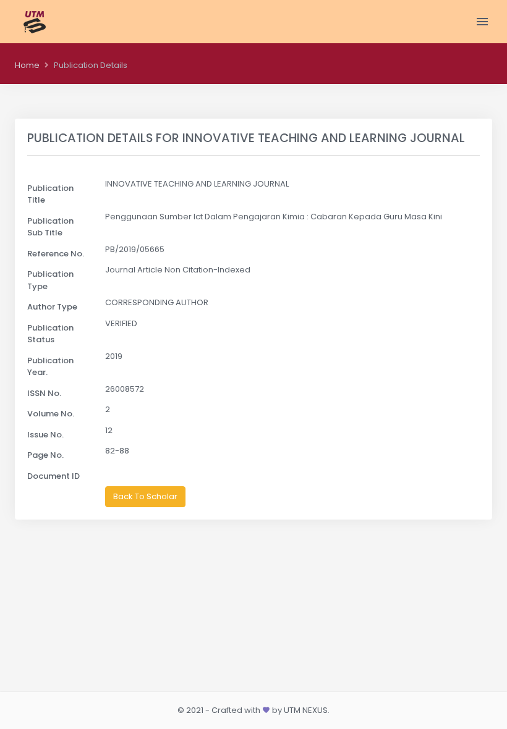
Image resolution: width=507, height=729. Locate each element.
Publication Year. (50, 367)
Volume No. (50, 413)
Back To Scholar (145, 496)
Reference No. (55, 253)
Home (27, 65)
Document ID (53, 476)
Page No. (45, 455)
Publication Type (50, 280)
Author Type (52, 307)
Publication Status (50, 334)
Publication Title (50, 194)
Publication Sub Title (50, 227)
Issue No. (45, 434)
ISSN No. (44, 393)
